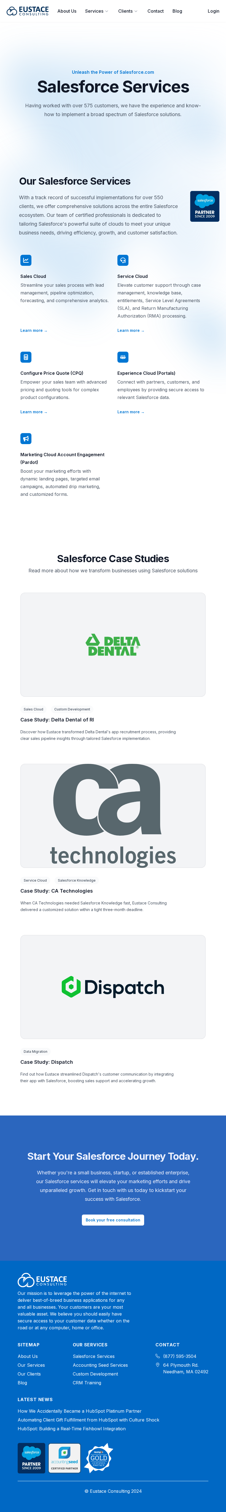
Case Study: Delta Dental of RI (57, 720)
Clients (125, 11)
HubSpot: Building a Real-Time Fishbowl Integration (72, 1428)
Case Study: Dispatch (46, 1062)
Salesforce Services (94, 1356)
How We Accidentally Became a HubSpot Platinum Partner (80, 1411)
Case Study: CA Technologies (56, 891)
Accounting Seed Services (100, 1365)
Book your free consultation (113, 1220)
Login (213, 11)
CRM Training (87, 1382)
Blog (177, 11)
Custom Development (72, 709)
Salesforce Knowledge (77, 880)
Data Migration (35, 1051)
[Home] (42, 1280)
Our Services (31, 1365)
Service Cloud (35, 880)
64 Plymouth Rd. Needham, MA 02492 (185, 1368)
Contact (155, 11)
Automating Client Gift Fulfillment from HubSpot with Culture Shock (88, 1420)
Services (94, 11)
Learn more (34, 330)
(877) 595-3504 (180, 1356)
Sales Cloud (33, 709)
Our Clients (29, 1374)
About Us (66, 11)
